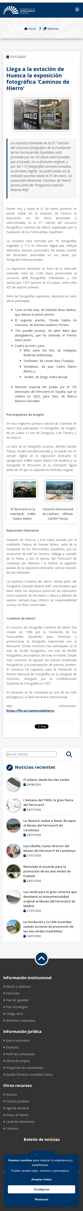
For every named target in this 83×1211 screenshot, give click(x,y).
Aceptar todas (41, 1179)
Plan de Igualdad (17, 1000)
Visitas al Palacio (17, 1115)
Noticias (53, 29)
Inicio (32, 29)
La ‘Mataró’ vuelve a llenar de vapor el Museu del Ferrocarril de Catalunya (49, 825)
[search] (69, 754)
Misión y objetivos (18, 986)
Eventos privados (17, 1101)
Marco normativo (18, 1040)
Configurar (41, 1189)
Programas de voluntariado (24, 1068)
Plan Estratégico (17, 1007)
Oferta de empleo (18, 1061)
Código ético (14, 1014)
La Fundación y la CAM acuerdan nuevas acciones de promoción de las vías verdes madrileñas (48, 926)
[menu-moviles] (77, 9)
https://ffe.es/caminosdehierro (30, 711)
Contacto (12, 1128)
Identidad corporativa (20, 1020)
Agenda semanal (17, 1108)
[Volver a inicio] (42, 958)
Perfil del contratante (20, 1054)
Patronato (13, 993)
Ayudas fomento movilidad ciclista (29, 1074)
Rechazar (41, 1199)
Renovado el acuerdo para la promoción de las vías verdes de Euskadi (47, 871)
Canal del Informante (20, 1122)
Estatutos (12, 1047)
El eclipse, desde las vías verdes (46, 780)
